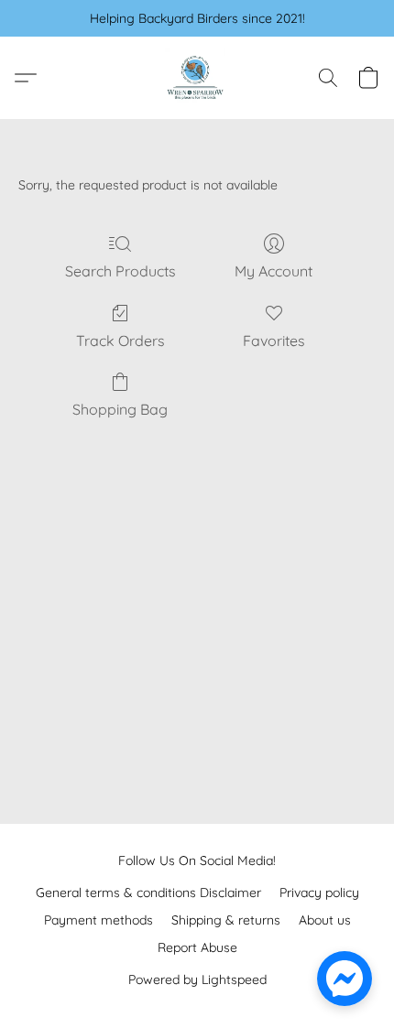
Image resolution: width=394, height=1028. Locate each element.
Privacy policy (319, 892)
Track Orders (120, 340)
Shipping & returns (225, 920)
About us (325, 920)
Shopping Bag (120, 409)
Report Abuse (197, 947)
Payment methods (98, 920)
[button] (197, 78)
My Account (273, 271)
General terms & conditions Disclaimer (148, 892)
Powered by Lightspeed (197, 979)
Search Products (120, 271)
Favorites (274, 340)
